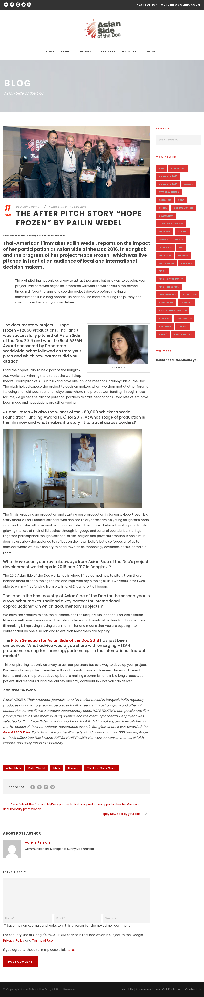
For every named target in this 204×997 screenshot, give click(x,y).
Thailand (73, 768)
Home (50, 51)
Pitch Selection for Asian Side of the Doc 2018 (55, 640)
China (163, 207)
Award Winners (169, 192)
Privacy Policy (14, 940)
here (70, 949)
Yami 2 (163, 334)
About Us (127, 989)
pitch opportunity (171, 278)
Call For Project (172, 989)
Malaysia (165, 255)
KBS (181, 247)
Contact (151, 51)
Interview (165, 247)
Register (108, 51)
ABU (161, 168)
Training (165, 326)
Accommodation (148, 989)
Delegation (166, 215)
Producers (189, 294)
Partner (186, 263)
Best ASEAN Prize (16, 732)
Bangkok (165, 200)
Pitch (56, 768)
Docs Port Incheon (171, 223)
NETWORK (129, 51)
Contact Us (193, 989)
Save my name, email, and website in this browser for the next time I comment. (68, 925)
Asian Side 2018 (168, 184)
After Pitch (13, 768)
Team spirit (166, 302)
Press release (167, 294)
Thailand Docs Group (101, 768)
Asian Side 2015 (168, 176)
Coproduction (183, 207)
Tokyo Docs (184, 318)
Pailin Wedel (36, 768)
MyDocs (183, 255)
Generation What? (171, 239)
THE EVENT (86, 51)
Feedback (165, 231)
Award (188, 184)
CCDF (181, 200)
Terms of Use (42, 940)
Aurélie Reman (30, 207)
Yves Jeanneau (183, 334)
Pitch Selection (169, 286)
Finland (182, 231)
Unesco (182, 326)
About (66, 51)
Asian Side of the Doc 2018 (67, 207)
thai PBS (164, 318)
